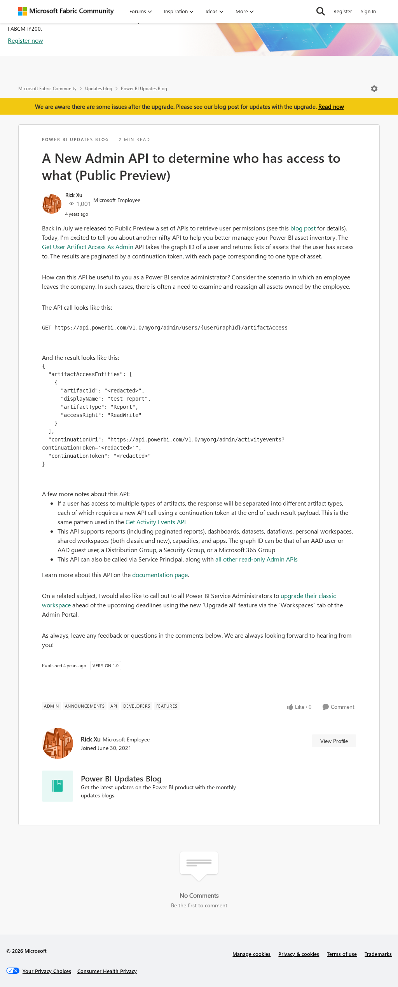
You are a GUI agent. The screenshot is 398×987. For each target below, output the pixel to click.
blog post (303, 228)
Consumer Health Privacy (107, 971)
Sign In (368, 11)
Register (342, 11)
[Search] (320, 11)
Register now (25, 40)
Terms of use (342, 953)
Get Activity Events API (156, 522)
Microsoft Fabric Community (47, 88)
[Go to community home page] (66, 11)
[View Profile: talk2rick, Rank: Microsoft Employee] (51, 204)
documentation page (160, 574)
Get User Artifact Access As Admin (87, 246)
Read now (331, 106)
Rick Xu (73, 195)
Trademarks (378, 953)
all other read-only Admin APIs (256, 559)
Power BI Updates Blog (144, 88)
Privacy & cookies (298, 953)
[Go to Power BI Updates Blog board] (57, 786)
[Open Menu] (374, 88)
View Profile (334, 741)
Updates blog (98, 88)
